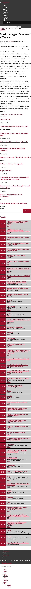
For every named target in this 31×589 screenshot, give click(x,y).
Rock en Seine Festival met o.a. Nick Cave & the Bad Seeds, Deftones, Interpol (17, 222)
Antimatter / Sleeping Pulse (14, 385)
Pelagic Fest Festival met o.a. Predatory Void (18, 269)
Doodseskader (11, 465)
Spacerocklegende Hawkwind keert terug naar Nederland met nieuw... (14, 178)
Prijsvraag (6, 17)
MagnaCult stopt (6, 171)
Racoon (9, 530)
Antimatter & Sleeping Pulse (15, 327)
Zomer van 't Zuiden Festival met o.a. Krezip (17, 427)
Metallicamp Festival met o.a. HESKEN (18, 276)
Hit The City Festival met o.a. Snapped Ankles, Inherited (18, 249)
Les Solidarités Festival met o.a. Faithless (16, 344)
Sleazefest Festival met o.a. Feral (16, 432)
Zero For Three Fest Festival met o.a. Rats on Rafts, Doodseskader (17, 365)
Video (4, 14)
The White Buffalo (12, 458)
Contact (8, 22)
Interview (5, 12)
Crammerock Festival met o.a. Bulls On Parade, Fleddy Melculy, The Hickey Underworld (18, 351)
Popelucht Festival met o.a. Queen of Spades (17, 294)
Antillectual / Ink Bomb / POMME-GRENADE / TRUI (17, 451)
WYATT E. (10, 332)
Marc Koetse (11, 41)
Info (4, 20)
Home (4, 5)
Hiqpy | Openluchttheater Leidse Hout (18, 543)
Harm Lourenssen (6, 563)
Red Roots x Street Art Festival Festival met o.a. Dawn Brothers (18, 439)
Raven (8, 502)
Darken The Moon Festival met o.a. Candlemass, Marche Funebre (17, 408)
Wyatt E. (9, 300)
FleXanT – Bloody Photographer (11, 164)
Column (5, 15)
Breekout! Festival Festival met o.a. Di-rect (18, 262)
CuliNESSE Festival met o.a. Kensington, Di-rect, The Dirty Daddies (18, 230)
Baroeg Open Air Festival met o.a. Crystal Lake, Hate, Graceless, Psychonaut (16, 523)
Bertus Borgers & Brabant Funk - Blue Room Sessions (18, 484)
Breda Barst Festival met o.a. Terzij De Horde (18, 359)
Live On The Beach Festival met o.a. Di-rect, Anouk (18, 320)
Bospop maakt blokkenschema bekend (13, 203)
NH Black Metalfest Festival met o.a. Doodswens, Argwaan (17, 414)
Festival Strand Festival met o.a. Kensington (16, 256)
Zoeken (2, 208)
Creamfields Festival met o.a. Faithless (18, 237)
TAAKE (9, 536)
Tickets (8, 226)
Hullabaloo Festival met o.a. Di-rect (17, 402)
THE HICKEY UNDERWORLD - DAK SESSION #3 (17, 282)
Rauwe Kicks (10, 444)
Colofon (8, 23)
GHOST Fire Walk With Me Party (17, 471)
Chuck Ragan (11, 306)
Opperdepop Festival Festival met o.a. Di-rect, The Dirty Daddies (18, 508)
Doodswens (10, 497)
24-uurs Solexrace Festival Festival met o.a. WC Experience (18, 243)
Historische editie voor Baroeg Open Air (14, 142)
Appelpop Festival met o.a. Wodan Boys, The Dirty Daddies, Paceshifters (18, 515)
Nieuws (5, 7)
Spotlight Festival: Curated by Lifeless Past (18, 378)
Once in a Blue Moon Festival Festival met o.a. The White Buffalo (18, 371)
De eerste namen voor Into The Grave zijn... (15, 157)
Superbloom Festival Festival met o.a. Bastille (17, 288)
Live (4, 9)
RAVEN (9, 491)
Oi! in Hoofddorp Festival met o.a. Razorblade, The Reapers (16, 420)
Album (5, 10)
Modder (9, 391)
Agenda (5, 19)
